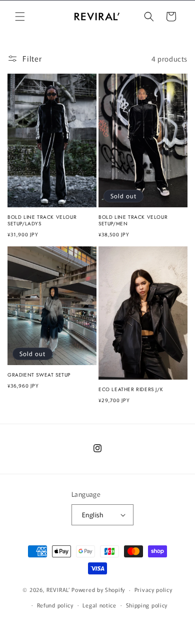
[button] (20, 17)
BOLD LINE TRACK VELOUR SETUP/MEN (133, 220)
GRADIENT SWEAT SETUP (39, 375)
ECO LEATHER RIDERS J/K (130, 389)
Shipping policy (147, 605)
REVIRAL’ (58, 589)
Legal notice (99, 605)
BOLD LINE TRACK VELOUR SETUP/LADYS (42, 220)
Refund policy (55, 605)
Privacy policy (153, 589)
